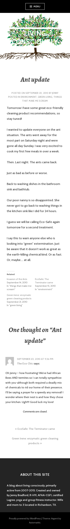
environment (29, 97)
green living (45, 97)
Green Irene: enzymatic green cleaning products (19, 297)
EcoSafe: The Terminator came (44, 281)
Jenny (55, 93)
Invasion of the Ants (17, 279)
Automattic (35, 522)
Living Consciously (35, 37)
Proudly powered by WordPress (25, 518)
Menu (36, 6)
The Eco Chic (25, 363)
